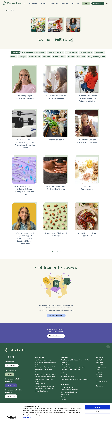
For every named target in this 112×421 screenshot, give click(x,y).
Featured (16, 52)
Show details (27, 417)
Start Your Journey (55, 336)
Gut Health (99, 52)
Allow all (97, 407)
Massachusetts (101, 367)
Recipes (71, 56)
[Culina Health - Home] (14, 3)
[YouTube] (9, 357)
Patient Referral (101, 382)
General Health (86, 52)
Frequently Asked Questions (70, 369)
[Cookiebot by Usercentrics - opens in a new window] (11, 417)
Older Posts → (56, 251)
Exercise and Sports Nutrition (44, 386)
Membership (65, 364)
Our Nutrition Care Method (69, 392)
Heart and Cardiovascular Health (45, 367)
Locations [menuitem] (43, 3)
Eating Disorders (40, 384)
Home (7, 10)
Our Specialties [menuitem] (32, 3)
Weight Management (96, 56)
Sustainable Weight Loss (43, 360)
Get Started (97, 3)
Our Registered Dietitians (69, 389)
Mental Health (34, 56)
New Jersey (100, 362)
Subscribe (10, 385)
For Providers (71, 52)
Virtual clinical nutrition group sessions (73, 367)
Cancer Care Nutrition (42, 391)
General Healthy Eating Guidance (46, 374)
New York (99, 360)
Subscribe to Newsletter (56, 315)
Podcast (64, 374)
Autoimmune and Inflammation (45, 377)
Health (13, 56)
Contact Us (100, 386)
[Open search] (107, 3)
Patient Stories (59, 56)
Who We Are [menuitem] (54, 3)
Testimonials (65, 394)
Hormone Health (40, 372)
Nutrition (46, 56)
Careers (63, 399)
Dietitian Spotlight (55, 52)
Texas (98, 370)
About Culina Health (67, 387)
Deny (97, 411)
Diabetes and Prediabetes (43, 369)
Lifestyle (22, 56)
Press (63, 397)
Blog (62, 372)
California (99, 372)
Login (85, 3)
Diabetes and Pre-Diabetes (33, 52)
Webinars (81, 56)
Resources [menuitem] (65, 3)
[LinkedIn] (13, 357)
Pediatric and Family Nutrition (44, 388)
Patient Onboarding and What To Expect (74, 379)
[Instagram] (6, 357)
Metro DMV (99, 365)
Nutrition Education (67, 377)
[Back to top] (108, 346)
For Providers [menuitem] (75, 3)
